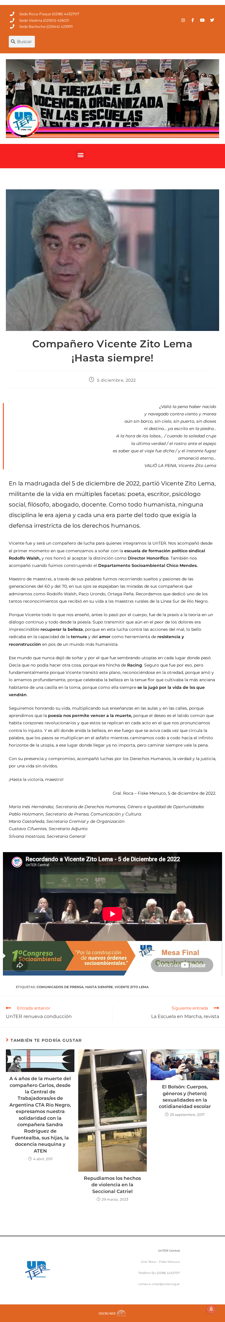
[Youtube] (202, 20)
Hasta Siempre (99, 987)
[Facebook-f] (193, 20)
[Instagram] (183, 20)
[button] (80, 154)
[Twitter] (212, 20)
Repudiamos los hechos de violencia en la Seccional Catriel (112, 1184)
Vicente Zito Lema (132, 987)
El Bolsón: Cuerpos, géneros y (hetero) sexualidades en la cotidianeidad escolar (185, 1096)
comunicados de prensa (60, 987)
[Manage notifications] (211, 1309)
